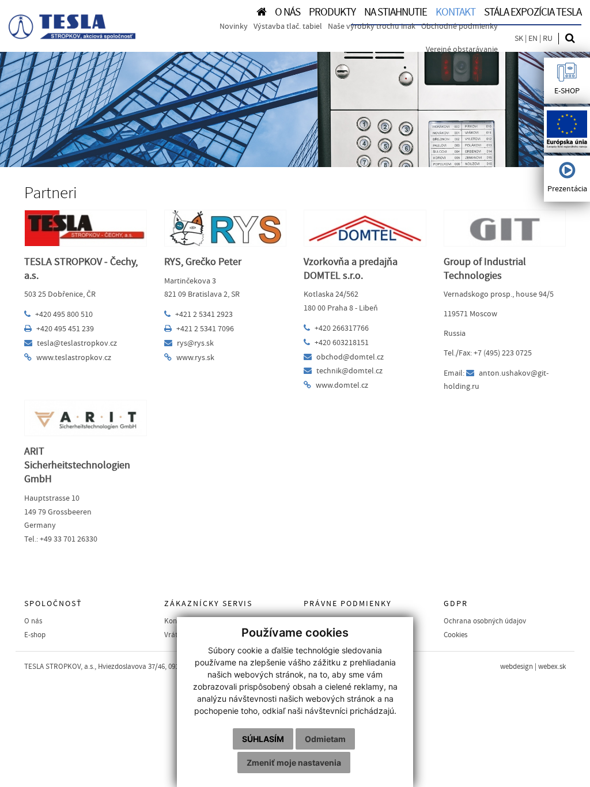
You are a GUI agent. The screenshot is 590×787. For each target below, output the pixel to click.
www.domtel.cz (342, 385)
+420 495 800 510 (64, 314)
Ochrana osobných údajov (485, 621)
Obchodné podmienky (459, 26)
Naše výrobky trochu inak (371, 26)
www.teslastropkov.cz (73, 358)
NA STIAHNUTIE (395, 12)
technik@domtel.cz (349, 371)
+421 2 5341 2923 (204, 314)
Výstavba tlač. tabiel (288, 26)
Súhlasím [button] (263, 739)
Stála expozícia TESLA (532, 12)
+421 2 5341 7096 (205, 329)
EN (533, 38)
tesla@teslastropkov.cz (77, 343)
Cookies (455, 635)
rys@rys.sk (195, 343)
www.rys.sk (195, 358)
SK (519, 38)
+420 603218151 (342, 343)
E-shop (35, 635)
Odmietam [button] (325, 739)
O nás (33, 621)
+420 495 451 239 (65, 329)
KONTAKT (455, 12)
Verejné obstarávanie (462, 49)
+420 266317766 (342, 328)
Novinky (234, 26)
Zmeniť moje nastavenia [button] (294, 762)
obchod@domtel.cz (350, 357)
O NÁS (287, 12)
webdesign (516, 666)
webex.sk (552, 666)
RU (548, 38)
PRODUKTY (332, 12)
